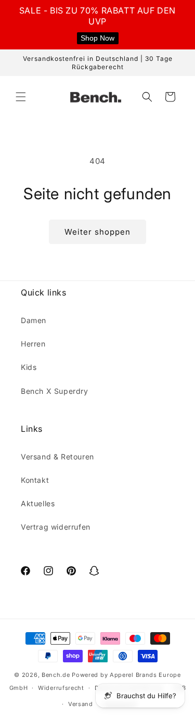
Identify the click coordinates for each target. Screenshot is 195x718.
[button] (20, 96)
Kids (28, 367)
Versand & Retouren (57, 456)
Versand (80, 704)
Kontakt (35, 480)
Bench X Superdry (54, 391)
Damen (33, 320)
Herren (33, 343)
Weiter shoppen (97, 232)
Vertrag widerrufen (55, 526)
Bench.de (56, 674)
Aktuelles (38, 503)
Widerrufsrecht (61, 687)
